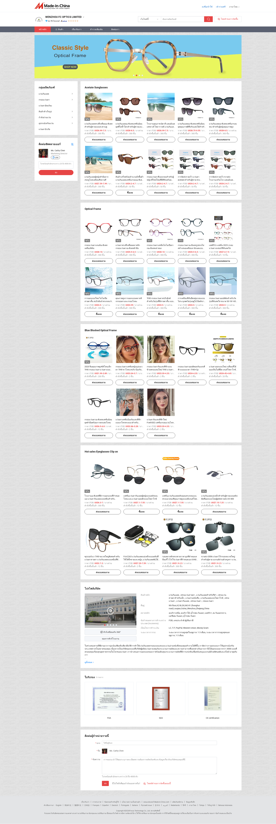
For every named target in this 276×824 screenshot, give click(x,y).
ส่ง (105, 783)
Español (105, 805)
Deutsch (115, 805)
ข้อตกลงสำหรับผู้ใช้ (111, 802)
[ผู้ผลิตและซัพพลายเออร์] (52, 5)
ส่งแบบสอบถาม (99, 139)
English (59, 805)
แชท (56, 157)
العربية (165, 805)
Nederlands (175, 805)
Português (125, 805)
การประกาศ (96, 802)
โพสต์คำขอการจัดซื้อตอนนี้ (157, 783)
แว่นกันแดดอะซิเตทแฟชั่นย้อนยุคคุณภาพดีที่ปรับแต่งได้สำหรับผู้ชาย (192, 126)
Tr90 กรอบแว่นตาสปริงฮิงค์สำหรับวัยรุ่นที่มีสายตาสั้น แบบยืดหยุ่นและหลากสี (160, 301)
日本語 (87, 805)
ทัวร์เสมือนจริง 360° (112, 632)
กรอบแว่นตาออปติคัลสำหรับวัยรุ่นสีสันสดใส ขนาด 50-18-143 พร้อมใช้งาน (222, 301)
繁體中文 (77, 805)
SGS (161, 718)
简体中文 (68, 805)
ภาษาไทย (192, 805)
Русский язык (146, 805)
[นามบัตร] (72, 144)
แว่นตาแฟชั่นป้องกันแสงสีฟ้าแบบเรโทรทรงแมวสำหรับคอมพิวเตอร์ (128, 422)
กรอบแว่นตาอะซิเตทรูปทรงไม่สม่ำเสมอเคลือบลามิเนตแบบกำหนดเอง (191, 248)
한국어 (157, 805)
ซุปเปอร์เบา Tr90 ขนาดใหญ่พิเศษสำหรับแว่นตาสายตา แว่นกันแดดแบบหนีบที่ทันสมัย (102, 559)
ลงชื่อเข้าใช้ (207, 6)
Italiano (135, 805)
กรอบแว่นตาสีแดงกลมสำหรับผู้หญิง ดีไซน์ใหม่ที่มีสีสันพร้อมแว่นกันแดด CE (160, 179)
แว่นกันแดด (44, 93)
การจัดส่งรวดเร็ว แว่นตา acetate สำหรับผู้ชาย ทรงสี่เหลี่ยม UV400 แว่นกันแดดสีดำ (192, 179)
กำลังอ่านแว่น (45, 117)
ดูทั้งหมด (88, 662)
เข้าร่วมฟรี (221, 6)
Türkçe (201, 805)
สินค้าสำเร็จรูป (45, 111)
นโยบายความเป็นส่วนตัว (131, 802)
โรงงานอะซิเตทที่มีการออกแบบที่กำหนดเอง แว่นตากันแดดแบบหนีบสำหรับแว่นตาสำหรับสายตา (102, 498)
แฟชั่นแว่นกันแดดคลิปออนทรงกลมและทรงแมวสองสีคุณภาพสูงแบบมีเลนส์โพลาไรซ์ (180, 498)
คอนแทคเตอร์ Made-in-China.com (156, 802)
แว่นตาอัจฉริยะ (45, 105)
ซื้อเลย (130, 193)
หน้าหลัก (42, 29)
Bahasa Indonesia (225, 805)
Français (96, 805)
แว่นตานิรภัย (44, 129)
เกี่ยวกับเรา (77, 29)
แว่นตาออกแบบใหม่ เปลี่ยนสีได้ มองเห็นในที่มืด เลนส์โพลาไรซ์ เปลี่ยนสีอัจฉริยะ (222, 369)
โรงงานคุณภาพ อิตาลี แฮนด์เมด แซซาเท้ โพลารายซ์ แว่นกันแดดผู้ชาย (161, 126)
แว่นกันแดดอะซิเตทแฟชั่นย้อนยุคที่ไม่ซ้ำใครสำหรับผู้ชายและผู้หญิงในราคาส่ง (130, 126)
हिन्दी (184, 805)
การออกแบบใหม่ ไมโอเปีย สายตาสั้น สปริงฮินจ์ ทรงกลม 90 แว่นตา (99, 301)
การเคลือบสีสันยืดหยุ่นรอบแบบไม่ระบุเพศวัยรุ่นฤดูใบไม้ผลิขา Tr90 (191, 301)
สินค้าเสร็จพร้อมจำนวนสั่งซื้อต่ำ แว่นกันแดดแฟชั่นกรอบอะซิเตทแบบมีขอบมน (130, 179)
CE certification (212, 718)
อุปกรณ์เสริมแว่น (46, 123)
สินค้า (60, 29)
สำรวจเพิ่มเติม (96, 29)
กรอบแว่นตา (44, 99)
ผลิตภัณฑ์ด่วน (177, 802)
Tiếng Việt (211, 805)
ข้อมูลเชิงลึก (190, 802)
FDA (109, 718)
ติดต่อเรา (115, 29)
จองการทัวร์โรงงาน (110, 638)
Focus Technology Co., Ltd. (140, 810)
